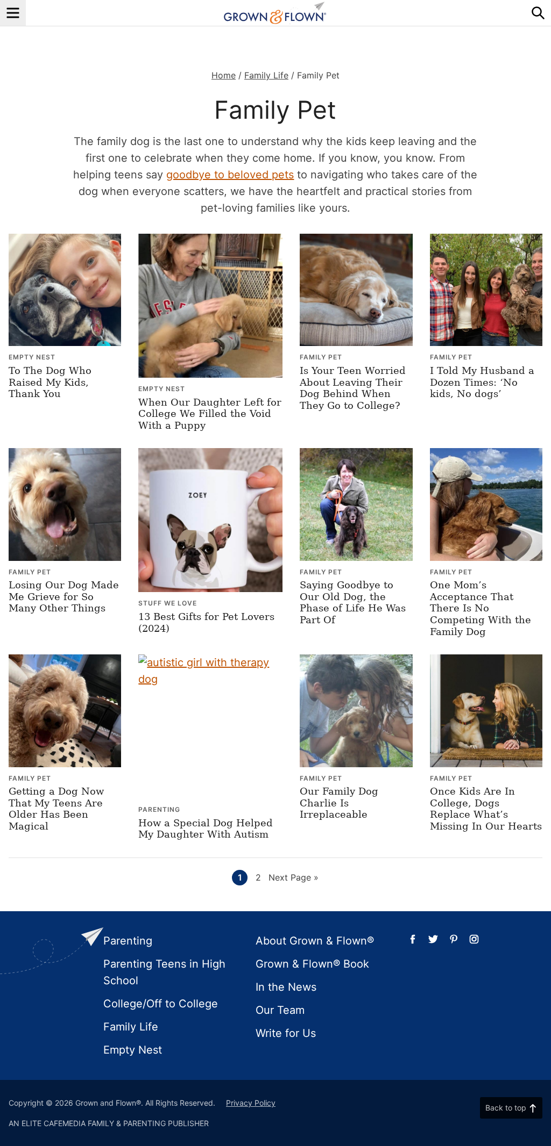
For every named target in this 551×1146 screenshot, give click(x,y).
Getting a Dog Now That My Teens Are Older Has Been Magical (56, 808)
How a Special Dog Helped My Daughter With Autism (205, 828)
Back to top (505, 1107)
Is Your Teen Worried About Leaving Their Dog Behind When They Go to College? (353, 388)
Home (223, 75)
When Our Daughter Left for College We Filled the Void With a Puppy (209, 414)
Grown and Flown (275, 13)
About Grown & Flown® (315, 940)
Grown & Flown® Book (312, 963)
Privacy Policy (251, 1102)
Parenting (159, 809)
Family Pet (321, 357)
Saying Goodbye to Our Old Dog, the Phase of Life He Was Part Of (353, 602)
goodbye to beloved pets (230, 174)
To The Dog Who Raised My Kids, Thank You (50, 382)
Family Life (266, 75)
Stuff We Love (167, 603)
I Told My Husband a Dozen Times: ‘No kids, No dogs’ (482, 382)
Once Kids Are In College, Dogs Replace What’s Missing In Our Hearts (486, 808)
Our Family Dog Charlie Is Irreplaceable (339, 802)
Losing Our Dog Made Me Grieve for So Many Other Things (64, 596)
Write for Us (286, 1033)
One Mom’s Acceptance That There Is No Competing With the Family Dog (480, 608)
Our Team (280, 1010)
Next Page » (294, 878)
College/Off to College (160, 1003)
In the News (286, 987)
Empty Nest (32, 357)
